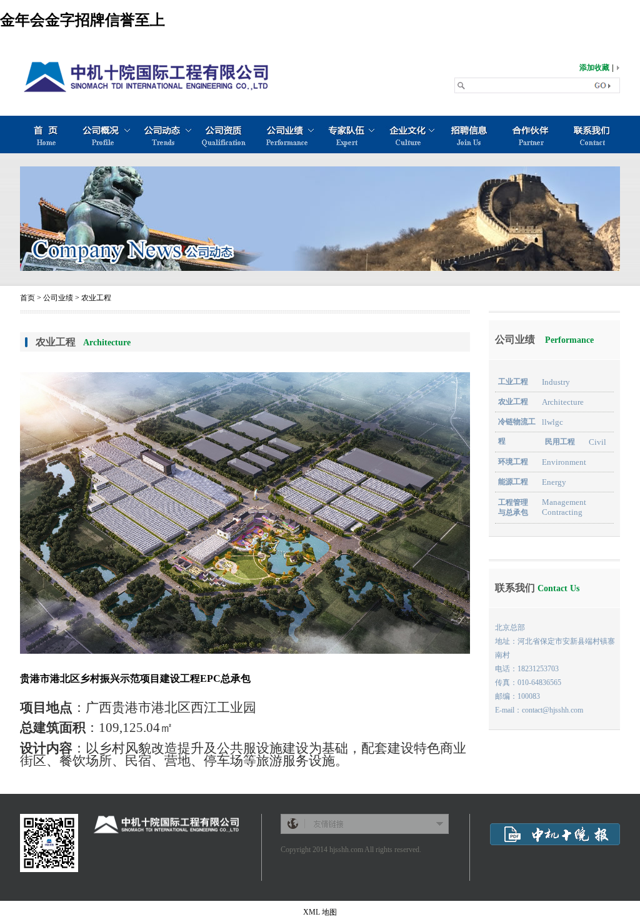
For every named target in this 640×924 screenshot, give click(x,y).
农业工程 (96, 297)
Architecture (563, 402)
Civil (597, 442)
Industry (556, 382)
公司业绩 (58, 297)
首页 (27, 297)
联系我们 (537, 587)
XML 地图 (320, 912)
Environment (564, 462)
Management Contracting (564, 507)
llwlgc (552, 422)
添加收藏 (594, 67)
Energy (554, 482)
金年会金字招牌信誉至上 (82, 20)
